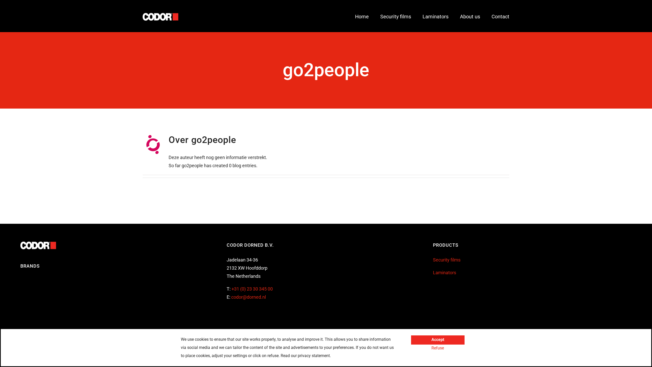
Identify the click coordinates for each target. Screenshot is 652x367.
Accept (437, 339)
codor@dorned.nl (248, 297)
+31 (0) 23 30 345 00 (252, 289)
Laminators (444, 272)
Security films (446, 260)
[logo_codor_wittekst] (160, 15)
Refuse (437, 348)
